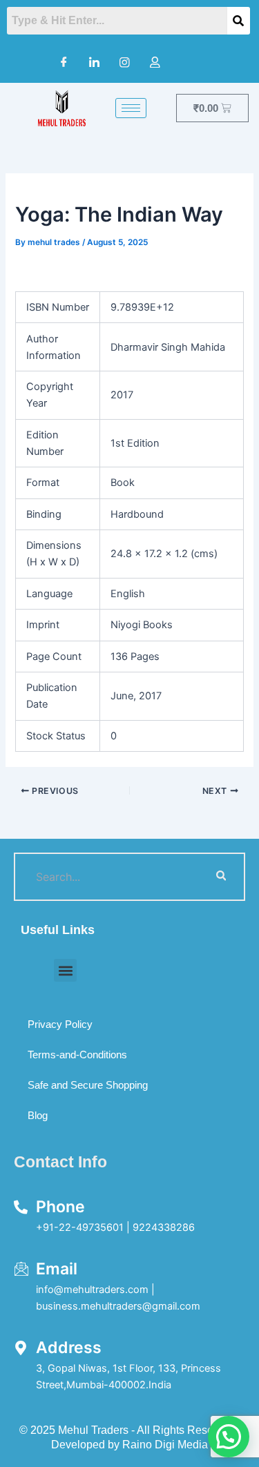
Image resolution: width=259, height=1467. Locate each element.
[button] (65, 970)
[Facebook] (64, 62)
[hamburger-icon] (130, 108)
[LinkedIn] (94, 62)
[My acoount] (155, 62)
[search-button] (221, 877)
